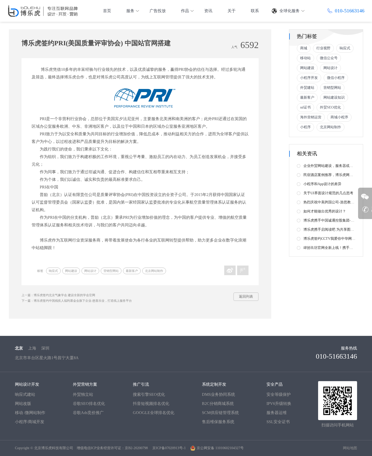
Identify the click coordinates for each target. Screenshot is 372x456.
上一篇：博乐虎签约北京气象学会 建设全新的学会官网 (58, 295)
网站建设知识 (334, 97)
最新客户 (132, 271)
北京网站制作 (154, 271)
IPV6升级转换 (278, 403)
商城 (303, 48)
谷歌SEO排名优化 (89, 403)
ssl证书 (305, 107)
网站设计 (90, 271)
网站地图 (350, 448)
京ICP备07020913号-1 (169, 448)
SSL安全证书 (278, 422)
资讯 (208, 11)
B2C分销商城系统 (218, 403)
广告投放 (158, 11)
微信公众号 (329, 58)
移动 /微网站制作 (30, 412)
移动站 (305, 58)
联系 (255, 11)
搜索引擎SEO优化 (149, 394)
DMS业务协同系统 (218, 394)
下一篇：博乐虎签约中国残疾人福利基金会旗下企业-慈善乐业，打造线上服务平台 (77, 300)
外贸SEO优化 (330, 107)
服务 (130, 11)
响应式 (53, 271)
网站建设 (71, 271)
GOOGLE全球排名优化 (153, 412)
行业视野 (323, 48)
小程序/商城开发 (29, 422)
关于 (232, 11)
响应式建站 (25, 394)
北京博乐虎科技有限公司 (53, 448)
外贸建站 (307, 88)
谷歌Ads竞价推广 (88, 412)
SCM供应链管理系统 (220, 412)
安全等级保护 (278, 394)
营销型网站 (111, 271)
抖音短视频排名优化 (151, 403)
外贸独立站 (83, 394)
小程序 (305, 127)
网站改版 (23, 403)
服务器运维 (276, 412)
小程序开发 (309, 78)
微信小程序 (336, 78)
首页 (107, 11)
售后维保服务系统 (218, 422)
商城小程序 (339, 117)
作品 (185, 11)
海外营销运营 (310, 117)
